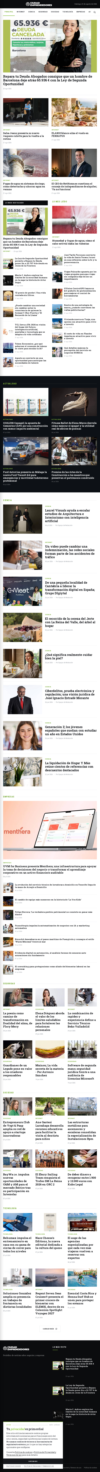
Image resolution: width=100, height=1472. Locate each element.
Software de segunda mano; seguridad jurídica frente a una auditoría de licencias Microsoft (82, 1071)
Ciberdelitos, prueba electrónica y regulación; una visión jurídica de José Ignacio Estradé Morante (70, 694)
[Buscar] (94, 12)
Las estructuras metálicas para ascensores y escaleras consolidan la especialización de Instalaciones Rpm (82, 1130)
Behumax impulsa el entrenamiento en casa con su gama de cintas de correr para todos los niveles (17, 1244)
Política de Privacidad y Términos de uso (67, 1468)
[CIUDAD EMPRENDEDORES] (39, 4)
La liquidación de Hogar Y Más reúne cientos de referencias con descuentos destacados (69, 766)
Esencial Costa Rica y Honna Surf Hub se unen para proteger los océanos (82, 1298)
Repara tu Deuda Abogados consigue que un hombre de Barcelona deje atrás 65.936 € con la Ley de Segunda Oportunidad (47, 80)
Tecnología (68, 12)
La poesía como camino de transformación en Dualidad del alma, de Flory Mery (17, 1019)
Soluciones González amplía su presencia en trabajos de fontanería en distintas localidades (17, 1300)
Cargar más (48, 1329)
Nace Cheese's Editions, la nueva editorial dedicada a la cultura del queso (48, 1243)
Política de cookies (90, 1468)
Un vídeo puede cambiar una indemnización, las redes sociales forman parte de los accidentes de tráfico (70, 551)
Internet (21, 12)
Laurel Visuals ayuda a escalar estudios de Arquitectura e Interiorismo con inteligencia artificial (67, 515)
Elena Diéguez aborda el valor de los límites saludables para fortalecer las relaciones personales (49, 1021)
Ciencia (31, 12)
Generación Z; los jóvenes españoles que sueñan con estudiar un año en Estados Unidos (71, 730)
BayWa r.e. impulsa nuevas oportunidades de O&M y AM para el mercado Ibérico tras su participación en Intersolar (17, 1184)
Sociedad (55, 12)
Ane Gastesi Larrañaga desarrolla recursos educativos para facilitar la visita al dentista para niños (49, 1130)
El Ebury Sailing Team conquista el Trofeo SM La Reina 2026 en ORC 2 (48, 1179)
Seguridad (43, 12)
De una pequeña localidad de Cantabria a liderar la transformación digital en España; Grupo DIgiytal (70, 588)
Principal (9, 12)
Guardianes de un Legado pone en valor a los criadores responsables (17, 1070)
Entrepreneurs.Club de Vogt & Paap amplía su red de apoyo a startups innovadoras (16, 1128)
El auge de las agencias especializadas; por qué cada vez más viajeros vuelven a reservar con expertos (80, 1248)
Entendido (33, 1461)
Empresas (80, 12)
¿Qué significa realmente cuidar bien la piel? (68, 656)
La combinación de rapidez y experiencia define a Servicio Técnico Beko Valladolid (82, 1019)
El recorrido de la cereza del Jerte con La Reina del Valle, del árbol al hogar (70, 622)
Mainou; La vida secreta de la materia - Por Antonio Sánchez (49, 1070)
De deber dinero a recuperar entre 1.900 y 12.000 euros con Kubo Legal (82, 1179)
